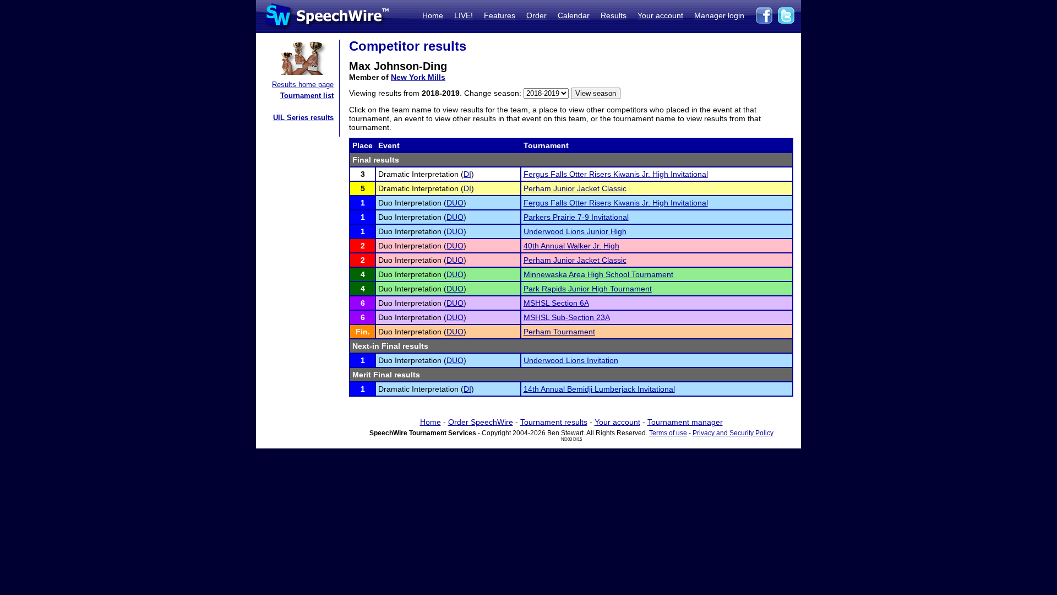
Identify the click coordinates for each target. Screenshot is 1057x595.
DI (467, 174)
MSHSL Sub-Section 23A (567, 317)
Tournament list (307, 95)
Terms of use (668, 433)
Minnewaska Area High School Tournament (598, 274)
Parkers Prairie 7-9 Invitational (576, 217)
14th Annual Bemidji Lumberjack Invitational (599, 389)
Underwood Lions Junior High (575, 231)
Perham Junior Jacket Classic (575, 188)
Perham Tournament (559, 331)
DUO (455, 202)
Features (499, 15)
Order (536, 15)
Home (432, 15)
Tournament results (553, 422)
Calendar (574, 15)
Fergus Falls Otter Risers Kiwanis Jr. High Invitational (616, 174)
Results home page (303, 84)
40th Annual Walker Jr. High (571, 245)
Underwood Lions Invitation (571, 360)
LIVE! (463, 15)
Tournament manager (685, 422)
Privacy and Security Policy (733, 433)
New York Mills (418, 77)
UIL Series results (303, 117)
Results (613, 15)
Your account (660, 15)
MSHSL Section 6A (556, 303)
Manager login (719, 15)
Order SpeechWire (480, 422)
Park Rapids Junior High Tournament (588, 288)
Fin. (363, 331)
